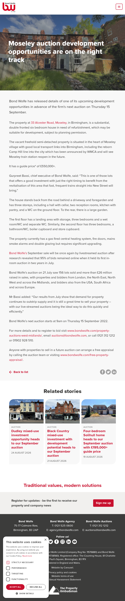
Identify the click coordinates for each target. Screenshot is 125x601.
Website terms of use (63, 576)
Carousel (68, 567)
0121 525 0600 (64, 526)
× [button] (45, 540)
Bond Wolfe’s (18, 253)
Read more (27, 556)
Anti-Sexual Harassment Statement (62, 579)
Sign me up (103, 503)
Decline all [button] (36, 587)
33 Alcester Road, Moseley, (49, 122)
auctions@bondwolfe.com (69, 335)
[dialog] (26, 567)
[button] (26, 593)
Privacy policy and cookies (62, 572)
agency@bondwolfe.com (64, 530)
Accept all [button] (15, 587)
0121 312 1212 (100, 526)
